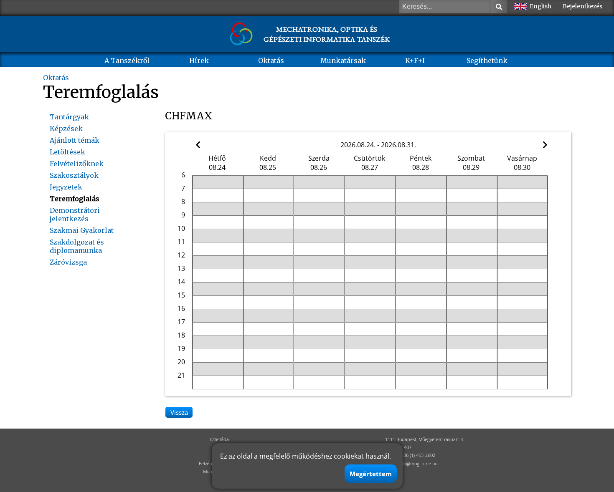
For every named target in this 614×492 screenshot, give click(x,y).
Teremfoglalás (74, 198)
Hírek (199, 60)
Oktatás (271, 60)
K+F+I (415, 60)
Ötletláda (219, 439)
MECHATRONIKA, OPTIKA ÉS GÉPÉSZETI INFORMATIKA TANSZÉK (327, 34)
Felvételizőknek (77, 163)
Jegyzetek (66, 187)
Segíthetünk (487, 60)
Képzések (66, 128)
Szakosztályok (74, 175)
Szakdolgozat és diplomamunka (77, 246)
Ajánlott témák (74, 140)
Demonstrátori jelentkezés (75, 214)
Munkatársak (343, 60)
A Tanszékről (127, 60)
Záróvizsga (68, 262)
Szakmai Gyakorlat (82, 230)
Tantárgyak (69, 117)
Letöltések (67, 152)
